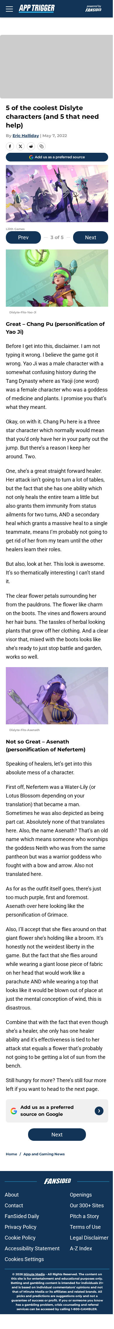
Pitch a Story (84, 1216)
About (12, 1195)
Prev (23, 237)
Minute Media (34, 1274)
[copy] (41, 146)
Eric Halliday (26, 135)
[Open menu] (9, 8)
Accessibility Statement (32, 1248)
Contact (14, 1205)
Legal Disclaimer (89, 1238)
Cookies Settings (24, 1259)
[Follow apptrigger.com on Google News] (99, 1111)
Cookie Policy (20, 1238)
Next (90, 237)
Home (11, 1154)
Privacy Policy (21, 1227)
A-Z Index (81, 1248)
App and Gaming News (44, 1154)
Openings (81, 1195)
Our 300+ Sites (87, 1205)
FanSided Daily (22, 1216)
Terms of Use (85, 1227)
